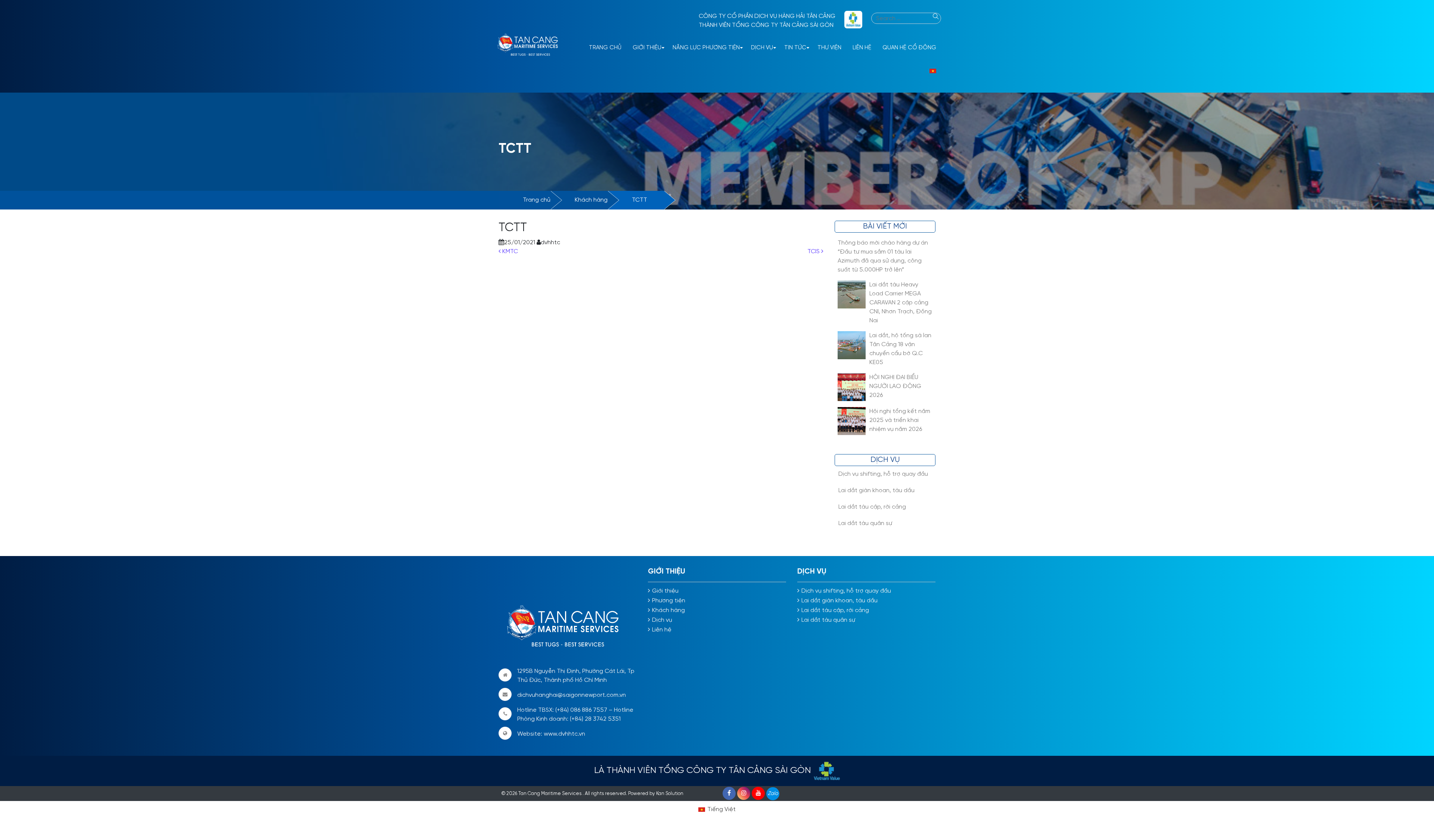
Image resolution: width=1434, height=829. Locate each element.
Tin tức (795, 48)
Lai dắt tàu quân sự (865, 523)
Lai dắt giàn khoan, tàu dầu (876, 490)
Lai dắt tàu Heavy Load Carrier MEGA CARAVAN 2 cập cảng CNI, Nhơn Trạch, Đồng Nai (900, 303)
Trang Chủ (605, 48)
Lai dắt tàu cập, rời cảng (872, 507)
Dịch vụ (762, 48)
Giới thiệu (647, 48)
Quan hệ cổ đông (909, 48)
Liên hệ (862, 48)
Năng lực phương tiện (706, 48)
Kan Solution (669, 793)
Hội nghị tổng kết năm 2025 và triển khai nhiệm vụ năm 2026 (899, 420)
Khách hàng (591, 200)
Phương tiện (668, 600)
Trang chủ (536, 200)
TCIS (814, 251)
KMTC (509, 251)
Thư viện (829, 48)
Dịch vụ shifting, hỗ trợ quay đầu (883, 474)
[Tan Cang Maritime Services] (530, 46)
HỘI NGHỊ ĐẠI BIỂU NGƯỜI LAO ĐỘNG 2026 (895, 386)
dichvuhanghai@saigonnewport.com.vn (571, 695)
